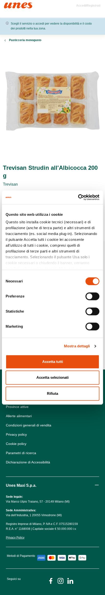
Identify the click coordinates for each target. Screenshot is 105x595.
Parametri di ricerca (21, 453)
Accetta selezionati (52, 377)
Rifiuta (52, 393)
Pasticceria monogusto (25, 40)
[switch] (92, 296)
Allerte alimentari (19, 416)
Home (9, 4)
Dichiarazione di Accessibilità (28, 462)
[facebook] (51, 580)
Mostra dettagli (77, 346)
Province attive (17, 407)
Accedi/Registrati (88, 5)
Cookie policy (16, 444)
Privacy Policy (15, 537)
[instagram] (60, 580)
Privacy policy (16, 434)
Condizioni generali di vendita (28, 425)
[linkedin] (70, 580)
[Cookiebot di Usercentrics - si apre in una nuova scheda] (78, 197)
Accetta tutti (52, 362)
